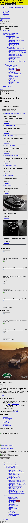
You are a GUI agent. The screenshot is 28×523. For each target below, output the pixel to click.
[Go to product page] (15, 228)
